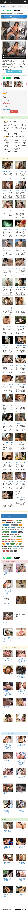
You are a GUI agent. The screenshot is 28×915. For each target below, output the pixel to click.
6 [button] (16, 86)
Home (3, 6)
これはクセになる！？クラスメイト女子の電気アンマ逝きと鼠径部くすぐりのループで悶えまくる (7, 811)
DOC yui (18, 572)
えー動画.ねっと (6, 2)
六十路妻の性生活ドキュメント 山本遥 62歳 (21, 863)
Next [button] (26, 84)
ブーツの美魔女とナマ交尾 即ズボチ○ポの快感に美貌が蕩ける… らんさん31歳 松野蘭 (7, 639)
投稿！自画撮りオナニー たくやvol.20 (10, 287)
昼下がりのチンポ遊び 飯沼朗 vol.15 (10, 384)
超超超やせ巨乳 (20, 792)
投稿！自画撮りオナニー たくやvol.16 (10, 423)
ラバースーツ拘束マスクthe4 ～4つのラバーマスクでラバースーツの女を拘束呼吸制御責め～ (21, 676)
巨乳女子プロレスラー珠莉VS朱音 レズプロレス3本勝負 (7, 847)
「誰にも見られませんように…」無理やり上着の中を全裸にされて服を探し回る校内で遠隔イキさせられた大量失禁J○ (7, 591)
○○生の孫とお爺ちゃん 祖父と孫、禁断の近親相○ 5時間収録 (21, 724)
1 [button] (5, 86)
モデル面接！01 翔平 (20, 442)
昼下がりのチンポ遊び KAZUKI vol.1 (10, 481)
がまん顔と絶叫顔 (7, 674)
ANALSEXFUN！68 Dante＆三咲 (9, 268)
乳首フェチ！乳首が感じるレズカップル (7, 723)
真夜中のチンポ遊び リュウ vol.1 (9, 190)
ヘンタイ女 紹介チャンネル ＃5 (21, 605)
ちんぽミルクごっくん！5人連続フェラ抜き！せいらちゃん (7, 659)
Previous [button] (2, 84)
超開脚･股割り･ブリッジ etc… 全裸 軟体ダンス (7, 895)
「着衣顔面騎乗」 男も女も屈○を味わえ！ (21, 847)
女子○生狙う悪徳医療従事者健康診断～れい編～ (21, 777)
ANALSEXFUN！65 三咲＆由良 (9, 404)
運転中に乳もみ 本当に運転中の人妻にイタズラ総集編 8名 (7, 879)
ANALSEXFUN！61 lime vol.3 (9, 501)
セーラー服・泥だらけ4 (21, 589)
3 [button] (9, 86)
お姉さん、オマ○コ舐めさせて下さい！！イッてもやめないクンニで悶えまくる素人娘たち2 (21, 660)
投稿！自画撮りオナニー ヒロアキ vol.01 (11, 345)
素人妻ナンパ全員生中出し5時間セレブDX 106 (7, 573)
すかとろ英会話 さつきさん (21, 831)
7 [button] (18, 86)
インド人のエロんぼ (21, 706)
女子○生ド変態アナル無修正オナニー (21, 895)
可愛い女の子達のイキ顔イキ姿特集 (7, 707)
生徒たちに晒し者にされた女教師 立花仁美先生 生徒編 (21, 879)
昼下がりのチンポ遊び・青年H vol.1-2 (10, 307)
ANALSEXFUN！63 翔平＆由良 (9, 442)
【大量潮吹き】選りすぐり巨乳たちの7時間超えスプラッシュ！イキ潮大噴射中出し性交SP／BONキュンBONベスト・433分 (7, 693)
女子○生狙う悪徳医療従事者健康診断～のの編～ (21, 745)
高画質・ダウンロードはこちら (14, 71)
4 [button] (12, 86)
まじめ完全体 (6, 760)
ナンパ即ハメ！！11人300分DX (7, 621)
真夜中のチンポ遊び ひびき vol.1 (9, 229)
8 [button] (21, 86)
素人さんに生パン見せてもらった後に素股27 (21, 618)
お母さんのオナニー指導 (7, 863)
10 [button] (14, 88)
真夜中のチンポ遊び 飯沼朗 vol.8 (9, 210)
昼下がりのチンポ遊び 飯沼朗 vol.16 (10, 365)
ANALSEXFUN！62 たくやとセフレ (10, 462)
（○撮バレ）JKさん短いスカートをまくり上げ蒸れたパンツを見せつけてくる (21, 810)
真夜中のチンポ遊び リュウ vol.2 (9, 171)
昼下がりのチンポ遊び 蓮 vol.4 (9, 326)
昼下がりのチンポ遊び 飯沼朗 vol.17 (10, 248)
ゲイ (8, 6)
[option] (8, 84)
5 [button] (14, 86)
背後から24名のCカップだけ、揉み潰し (7, 831)
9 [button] (23, 86)
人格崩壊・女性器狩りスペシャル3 (7, 777)
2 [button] (7, 86)
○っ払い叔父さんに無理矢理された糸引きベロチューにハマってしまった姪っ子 (21, 692)
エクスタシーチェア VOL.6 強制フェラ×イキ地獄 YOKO (7, 602)
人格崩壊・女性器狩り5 (7, 793)
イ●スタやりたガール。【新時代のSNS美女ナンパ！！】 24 (21, 638)
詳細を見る (14, 111)
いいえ (14, 134)
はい (7, 134)
